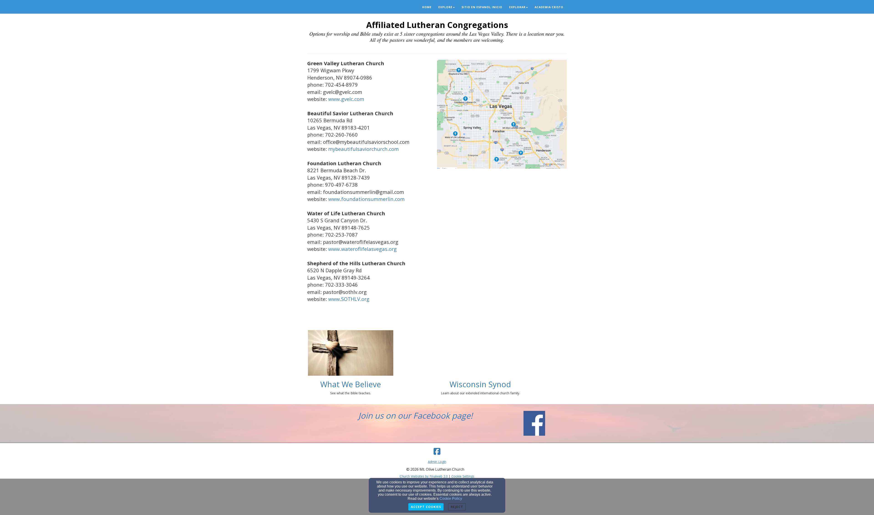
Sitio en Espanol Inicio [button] (482, 7)
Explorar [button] (517, 7)
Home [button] (427, 7)
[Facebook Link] (437, 451)
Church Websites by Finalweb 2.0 (424, 476)
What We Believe (350, 384)
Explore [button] (445, 7)
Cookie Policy (451, 498)
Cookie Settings (462, 476)
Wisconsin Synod (480, 384)
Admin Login (437, 462)
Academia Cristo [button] (549, 7)
